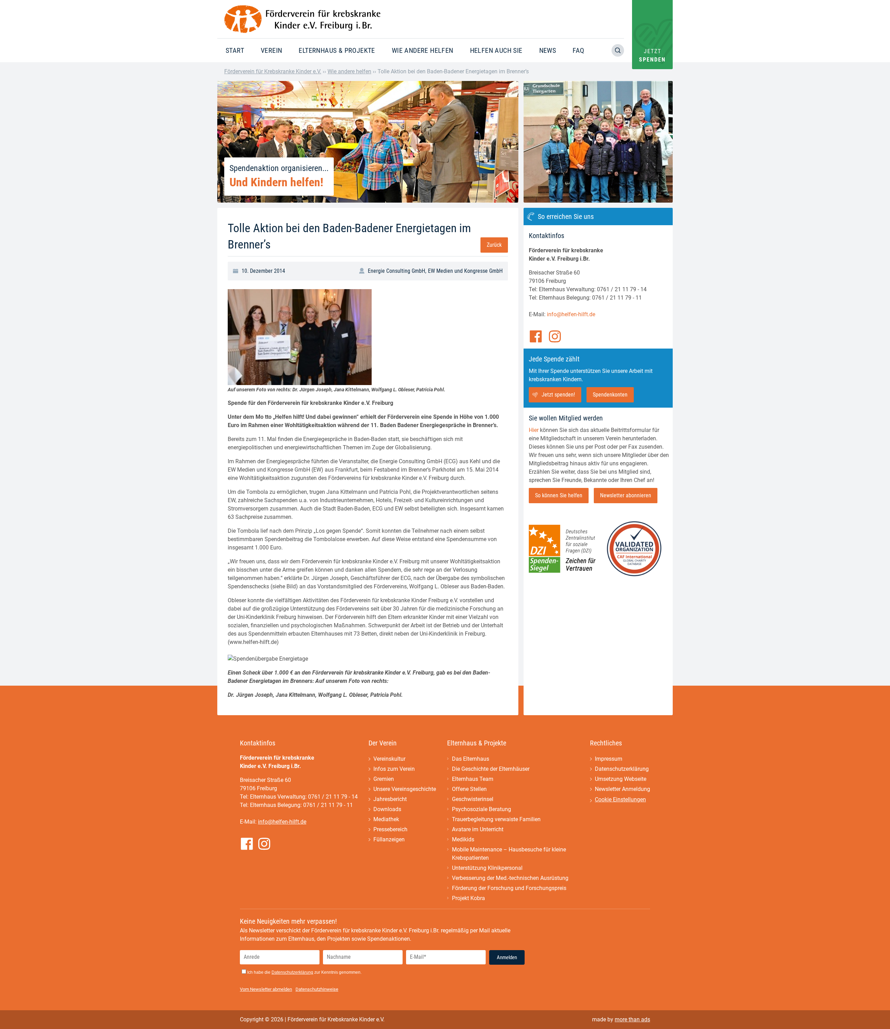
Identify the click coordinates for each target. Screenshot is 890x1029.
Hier (534, 430)
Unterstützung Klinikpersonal (487, 868)
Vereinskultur (389, 759)
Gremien (383, 779)
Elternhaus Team (472, 779)
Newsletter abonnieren (625, 495)
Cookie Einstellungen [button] (620, 799)
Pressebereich (390, 829)
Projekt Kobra (468, 898)
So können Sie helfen (558, 495)
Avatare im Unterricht (477, 829)
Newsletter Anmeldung (622, 789)
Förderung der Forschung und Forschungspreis (509, 888)
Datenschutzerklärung (622, 769)
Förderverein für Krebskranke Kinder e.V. (272, 71)
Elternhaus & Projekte (337, 50)
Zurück (494, 245)
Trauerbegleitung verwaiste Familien (496, 819)
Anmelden (507, 957)
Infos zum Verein (394, 769)
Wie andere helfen (422, 50)
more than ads (632, 1019)
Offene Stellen (469, 789)
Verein (271, 50)
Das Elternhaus (470, 759)
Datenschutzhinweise (317, 989)
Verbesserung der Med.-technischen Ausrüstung (510, 878)
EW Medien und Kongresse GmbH (465, 271)
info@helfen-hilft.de (571, 314)
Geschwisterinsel (472, 799)
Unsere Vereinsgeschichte (404, 789)
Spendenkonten (610, 394)
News (547, 50)
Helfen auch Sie (496, 50)
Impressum (608, 759)
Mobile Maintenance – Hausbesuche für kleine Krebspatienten (509, 853)
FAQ (578, 50)
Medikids (463, 839)
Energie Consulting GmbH (396, 271)
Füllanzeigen (389, 839)
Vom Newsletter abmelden (266, 989)
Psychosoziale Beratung (481, 809)
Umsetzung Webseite (620, 779)
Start (235, 50)
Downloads (387, 809)
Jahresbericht (390, 799)
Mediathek (386, 819)
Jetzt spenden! (558, 394)
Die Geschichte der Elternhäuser (490, 769)
